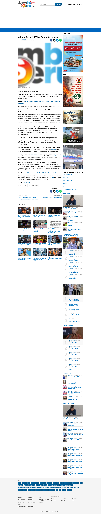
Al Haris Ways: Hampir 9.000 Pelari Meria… (74, 271)
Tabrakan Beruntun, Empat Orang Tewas (54, 216)
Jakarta (59, 122)
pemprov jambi (39, 489)
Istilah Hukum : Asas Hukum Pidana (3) (74, 224)
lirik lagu (59, 487)
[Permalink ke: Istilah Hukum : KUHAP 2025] (73, 201)
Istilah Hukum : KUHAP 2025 (69, 208)
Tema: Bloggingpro (56, 511)
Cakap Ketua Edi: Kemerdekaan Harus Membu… (73, 368)
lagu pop (51, 487)
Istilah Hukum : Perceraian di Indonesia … (74, 219)
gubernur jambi (76, 482)
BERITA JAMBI (67, 180)
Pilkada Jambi (52, 489)
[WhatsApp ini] (60, 40)
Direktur (55, 154)
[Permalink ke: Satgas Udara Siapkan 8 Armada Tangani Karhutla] (24, 224)
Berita (70, 296)
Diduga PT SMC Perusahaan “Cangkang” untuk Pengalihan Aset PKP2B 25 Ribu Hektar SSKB (54, 230)
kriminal (45, 485)
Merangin (64, 487)
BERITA (65, 177)
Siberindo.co (26, 182)
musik (71, 487)
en (58, 482)
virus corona (35, 185)
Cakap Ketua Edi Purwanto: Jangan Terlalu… (75, 343)
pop (57, 489)
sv (62, 489)
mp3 (68, 487)
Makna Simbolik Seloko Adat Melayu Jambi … (71, 419)
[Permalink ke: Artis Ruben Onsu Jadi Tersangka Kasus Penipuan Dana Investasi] (24, 252)
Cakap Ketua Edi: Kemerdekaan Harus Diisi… (75, 355)
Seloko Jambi (65, 417)
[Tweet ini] (54, 40)
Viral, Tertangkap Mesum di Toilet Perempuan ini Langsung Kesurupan (28, 197)
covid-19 (20, 185)
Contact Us (31, 497)
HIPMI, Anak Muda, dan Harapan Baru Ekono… (75, 474)
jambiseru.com (32, 485)
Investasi (53, 149)
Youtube (64, 500)
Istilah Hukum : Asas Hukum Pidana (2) (74, 230)
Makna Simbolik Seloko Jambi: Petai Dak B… (74, 424)
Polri (52, 177)
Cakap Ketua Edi (72, 340)
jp (36, 485)
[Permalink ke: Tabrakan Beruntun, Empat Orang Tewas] (55, 210)
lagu (31, 487)
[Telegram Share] (57, 40)
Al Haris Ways (71, 250)
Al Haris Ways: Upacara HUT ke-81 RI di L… (74, 259)
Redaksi (41, 502)
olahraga (33, 489)
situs (60, 489)
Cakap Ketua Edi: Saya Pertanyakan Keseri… (74, 361)
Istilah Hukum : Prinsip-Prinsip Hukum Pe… (74, 213)
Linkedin (54, 500)
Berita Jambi (74, 296)
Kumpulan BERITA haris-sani (53, 485)
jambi (25, 185)
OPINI (65, 183)
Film (69, 313)
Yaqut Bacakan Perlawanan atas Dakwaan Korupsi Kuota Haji (55, 258)
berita (29, 482)
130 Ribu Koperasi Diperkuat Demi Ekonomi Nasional (39, 244)
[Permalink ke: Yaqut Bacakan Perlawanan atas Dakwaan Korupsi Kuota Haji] (55, 252)
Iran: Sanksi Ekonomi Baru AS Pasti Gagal (39, 216)
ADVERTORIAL (67, 175)
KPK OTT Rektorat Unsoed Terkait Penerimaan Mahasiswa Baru (54, 245)
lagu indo (47, 487)
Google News (21, 499)
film (60, 482)
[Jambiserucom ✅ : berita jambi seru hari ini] (26, 4)
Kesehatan (34, 154)
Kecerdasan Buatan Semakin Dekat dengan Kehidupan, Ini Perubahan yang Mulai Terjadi (40, 258)
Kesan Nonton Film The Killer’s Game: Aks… (74, 315)
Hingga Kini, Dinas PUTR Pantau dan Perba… (75, 377)
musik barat (76, 487)
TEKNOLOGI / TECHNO (70, 189)
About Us (20, 497)
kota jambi (40, 485)
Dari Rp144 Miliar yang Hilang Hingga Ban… (74, 305)
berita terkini (49, 482)
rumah (54, 156)
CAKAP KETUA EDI (68, 325)
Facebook (54, 498)
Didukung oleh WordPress (46, 511)
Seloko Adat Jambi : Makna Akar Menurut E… (75, 435)
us (65, 489)
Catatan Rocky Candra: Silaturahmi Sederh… (73, 450)
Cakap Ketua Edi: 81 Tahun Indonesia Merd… (75, 349)
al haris (19, 482)
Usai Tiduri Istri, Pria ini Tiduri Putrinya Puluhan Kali (40, 173)
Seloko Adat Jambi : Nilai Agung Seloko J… (75, 440)
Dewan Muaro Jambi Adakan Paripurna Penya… (74, 388)
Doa (69, 318)
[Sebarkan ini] (51, 40)
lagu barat (35, 487)
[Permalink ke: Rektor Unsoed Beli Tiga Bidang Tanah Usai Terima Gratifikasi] (24, 210)
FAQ (40, 497)
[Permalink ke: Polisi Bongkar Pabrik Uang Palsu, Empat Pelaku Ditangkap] (40, 224)
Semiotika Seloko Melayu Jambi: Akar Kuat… (75, 430)
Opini (70, 302)
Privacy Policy (32, 502)
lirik (55, 487)
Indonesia (51, 94)
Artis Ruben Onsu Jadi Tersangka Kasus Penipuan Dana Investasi (24, 258)
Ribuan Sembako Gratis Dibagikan (52, 196)
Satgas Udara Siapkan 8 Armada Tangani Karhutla (24, 229)
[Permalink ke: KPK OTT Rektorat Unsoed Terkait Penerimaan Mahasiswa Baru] (55, 239)
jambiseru (26, 485)
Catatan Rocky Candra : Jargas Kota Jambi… (74, 462)
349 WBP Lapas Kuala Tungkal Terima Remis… (74, 300)
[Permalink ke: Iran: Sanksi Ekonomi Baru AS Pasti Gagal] (40, 210)
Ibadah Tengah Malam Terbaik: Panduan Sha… (74, 320)
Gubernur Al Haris (68, 482)
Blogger (74, 500)
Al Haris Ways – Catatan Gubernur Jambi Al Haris (70, 235)
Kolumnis (76, 216)
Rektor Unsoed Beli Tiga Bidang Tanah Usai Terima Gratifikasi (24, 216)
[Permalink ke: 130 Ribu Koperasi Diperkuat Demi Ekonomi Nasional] (40, 239)
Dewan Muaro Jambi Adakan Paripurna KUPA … (74, 398)
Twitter (64, 498)
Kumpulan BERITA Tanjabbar (23, 487)
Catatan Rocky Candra (70, 445)
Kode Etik (30, 499)
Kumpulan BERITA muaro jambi (66, 485)
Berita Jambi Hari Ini (35, 482)
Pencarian (58, 4)
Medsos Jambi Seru (22, 506)
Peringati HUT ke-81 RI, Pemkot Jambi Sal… (74, 310)
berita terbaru (42, 482)
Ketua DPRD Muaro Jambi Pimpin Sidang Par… (73, 393)
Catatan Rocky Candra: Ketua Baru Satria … (74, 468)
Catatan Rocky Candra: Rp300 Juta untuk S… (74, 456)
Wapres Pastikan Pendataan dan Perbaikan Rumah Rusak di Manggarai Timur (24, 245)
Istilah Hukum (67, 193)
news (29, 185)
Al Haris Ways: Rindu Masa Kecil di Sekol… (75, 277)
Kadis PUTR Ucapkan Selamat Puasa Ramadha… (74, 382)
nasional (25, 489)
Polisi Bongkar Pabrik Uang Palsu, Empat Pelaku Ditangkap (39, 230)
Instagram (75, 498)
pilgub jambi (46, 489)
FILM (64, 186)
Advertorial (67, 373)
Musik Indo (20, 489)
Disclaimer (31, 506)
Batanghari (24, 482)
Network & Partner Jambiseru (44, 500)
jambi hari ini (20, 485)
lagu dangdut (41, 487)
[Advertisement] (50, 18)
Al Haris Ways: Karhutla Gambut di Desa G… (74, 265)
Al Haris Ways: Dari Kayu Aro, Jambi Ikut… (75, 253)
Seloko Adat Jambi (68, 403)
